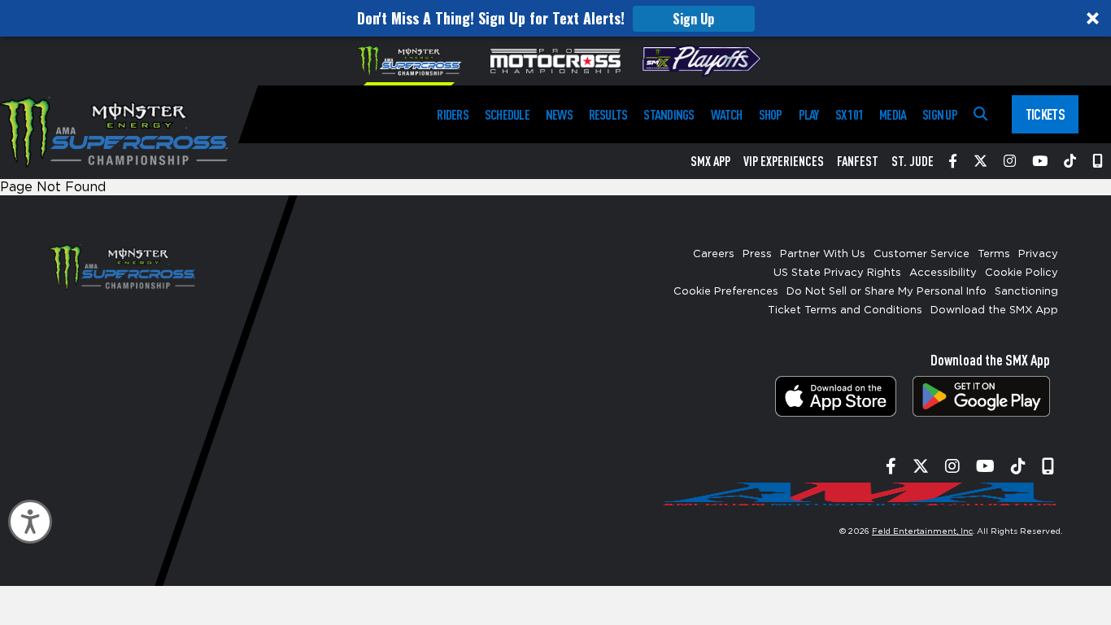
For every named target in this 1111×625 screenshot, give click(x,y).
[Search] (980, 114)
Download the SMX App (994, 310)
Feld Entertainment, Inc (922, 531)
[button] (555, 18)
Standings (668, 114)
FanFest (857, 161)
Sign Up (693, 18)
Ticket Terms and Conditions (845, 310)
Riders (452, 114)
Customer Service (921, 254)
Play (809, 114)
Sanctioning (1026, 291)
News (559, 114)
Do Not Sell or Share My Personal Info (886, 291)
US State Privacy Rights (837, 273)
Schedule (507, 114)
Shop (770, 114)
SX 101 (849, 114)
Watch (727, 114)
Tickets (1045, 114)
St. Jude (912, 161)
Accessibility (943, 273)
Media (892, 114)
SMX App (710, 161)
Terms (994, 254)
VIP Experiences (783, 161)
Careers (713, 254)
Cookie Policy (1021, 273)
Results (608, 114)
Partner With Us (822, 254)
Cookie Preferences (725, 291)
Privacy (1038, 254)
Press (757, 254)
